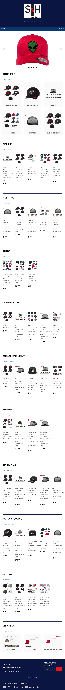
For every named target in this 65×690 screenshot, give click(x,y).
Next (61, 49)
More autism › (7, 579)
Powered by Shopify (24, 683)
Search (29, 677)
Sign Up (59, 669)
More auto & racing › (8, 524)
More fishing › (7, 149)
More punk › (6, 256)
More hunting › (7, 203)
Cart (62, 29)
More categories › (8, 79)
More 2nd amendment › (9, 361)
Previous (4, 49)
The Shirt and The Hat (12, 683)
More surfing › (7, 415)
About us (34, 677)
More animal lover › (8, 308)
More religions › (7, 470)
